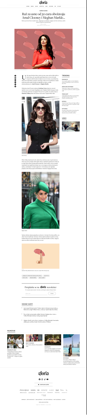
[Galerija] (43, 49)
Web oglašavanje (39, 399)
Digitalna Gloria (44, 384)
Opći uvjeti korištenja (48, 399)
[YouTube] (47, 379)
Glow (36, 6)
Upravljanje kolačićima (43, 402)
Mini (46, 6)
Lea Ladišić (44, 24)
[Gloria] (43, 2)
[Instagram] (42, 379)
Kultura (51, 6)
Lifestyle (41, 6)
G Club (59, 6)
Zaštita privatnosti (30, 399)
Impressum (24, 399)
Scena (27, 6)
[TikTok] (45, 379)
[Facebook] (39, 379)
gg (55, 6)
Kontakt (63, 399)
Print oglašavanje (57, 399)
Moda (32, 6)
